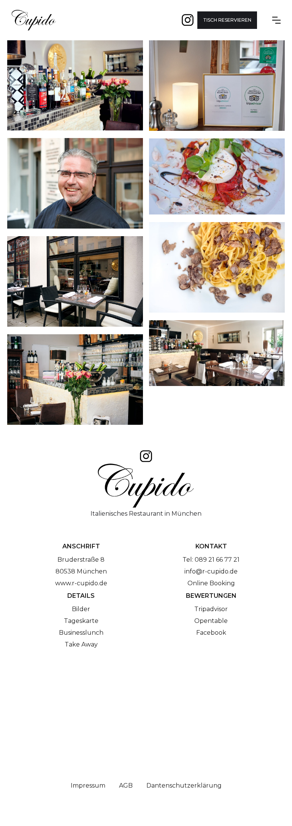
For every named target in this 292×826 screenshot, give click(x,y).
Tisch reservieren (227, 20)
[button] (276, 20)
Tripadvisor (211, 609)
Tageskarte (81, 620)
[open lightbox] (75, 89)
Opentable (211, 620)
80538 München (81, 571)
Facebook (211, 632)
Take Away (81, 644)
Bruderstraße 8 (81, 559)
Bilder (81, 609)
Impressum (88, 785)
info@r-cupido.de (211, 571)
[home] (33, 20)
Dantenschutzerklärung (184, 785)
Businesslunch (81, 632)
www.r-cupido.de (81, 583)
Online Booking (211, 583)
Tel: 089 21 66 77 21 (211, 559)
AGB (126, 785)
